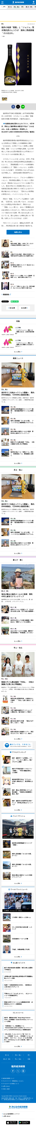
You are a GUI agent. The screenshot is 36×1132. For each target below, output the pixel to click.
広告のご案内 (6, 1089)
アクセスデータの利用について (11, 1083)
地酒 (4, 36)
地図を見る (18, 232)
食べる (10, 7)
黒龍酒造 (6, 294)
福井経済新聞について (8, 1078)
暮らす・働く (29, 7)
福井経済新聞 (18, 2)
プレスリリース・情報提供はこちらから (13, 1081)
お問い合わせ (6, 1086)
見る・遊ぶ (16, 7)
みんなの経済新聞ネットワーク (18, 1107)
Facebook (13, 1071)
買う (23, 7)
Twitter (18, 1071)
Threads (23, 1071)
